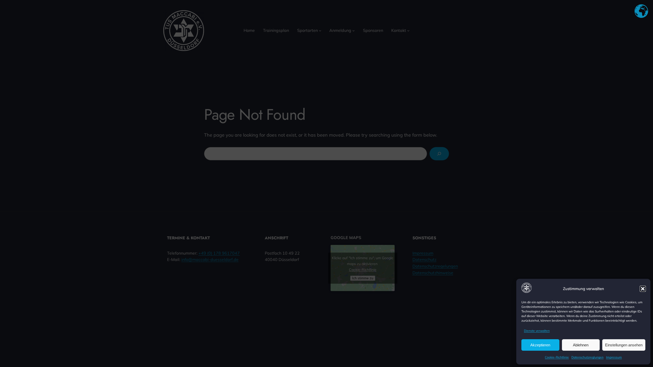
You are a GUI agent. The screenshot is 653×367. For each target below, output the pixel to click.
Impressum (614, 357)
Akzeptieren (540, 345)
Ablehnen (580, 345)
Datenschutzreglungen (587, 357)
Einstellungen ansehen (624, 345)
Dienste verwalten (537, 331)
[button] (642, 288)
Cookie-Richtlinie (557, 357)
